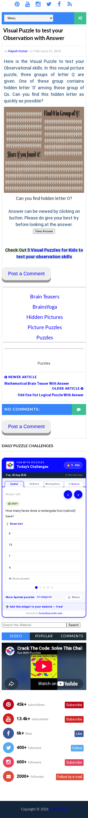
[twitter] (48, 4)
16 (10, 544)
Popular (44, 636)
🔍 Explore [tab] (73, 484)
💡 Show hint (14, 523)
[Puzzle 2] (40, 587)
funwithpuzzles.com (50, 613)
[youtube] (27, 4)
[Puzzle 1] (36, 587)
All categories (44, 597)
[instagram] (38, 4)
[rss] (70, 4)
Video (16, 636)
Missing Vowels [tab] (54, 484)
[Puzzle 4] (48, 587)
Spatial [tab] (14, 484)
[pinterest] (17, 4)
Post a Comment (26, 273)
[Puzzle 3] (44, 587)
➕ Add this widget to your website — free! (34, 606)
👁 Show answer (19, 578)
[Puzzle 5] (52, 587)
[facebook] (59, 4)
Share (76, 597)
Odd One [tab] (34, 484)
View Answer (44, 231)
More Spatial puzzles (20, 597)
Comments (72, 636)
